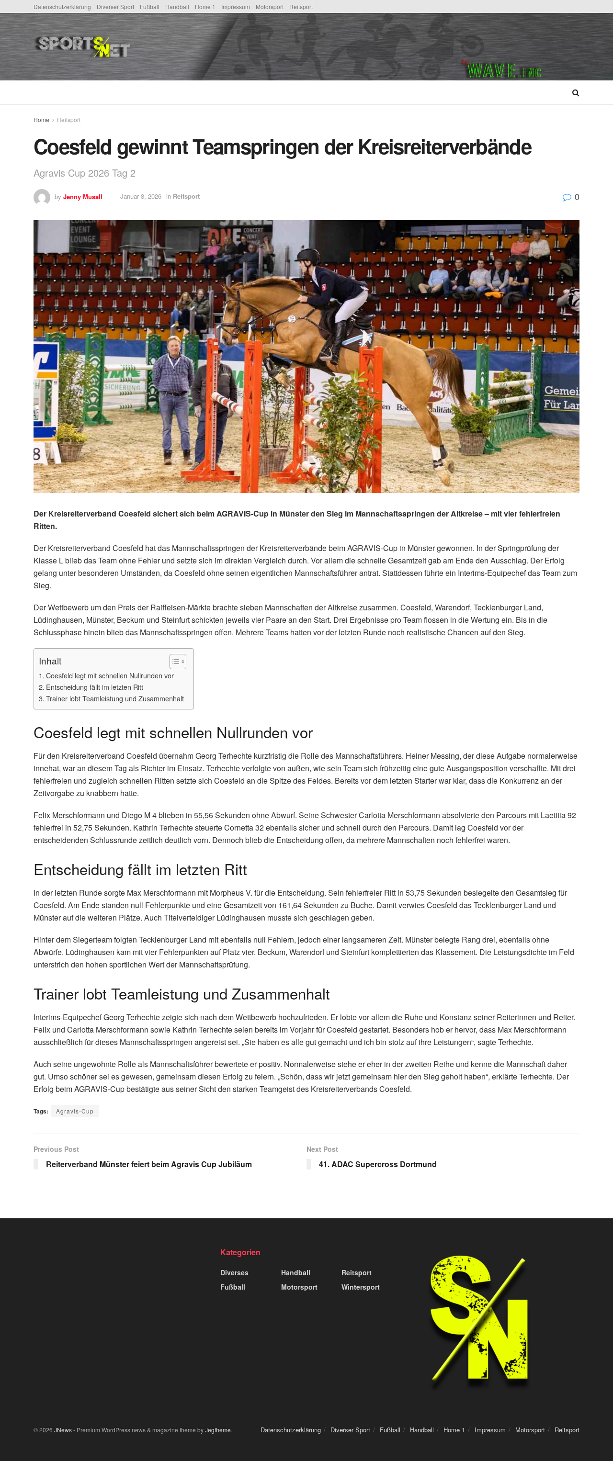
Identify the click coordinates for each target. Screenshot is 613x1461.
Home (41, 119)
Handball (177, 6)
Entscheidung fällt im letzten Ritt (94, 687)
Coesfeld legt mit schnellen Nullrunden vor (110, 675)
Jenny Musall (82, 196)
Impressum (235, 6)
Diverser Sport (115, 6)
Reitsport (301, 6)
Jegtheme (218, 1430)
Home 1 (205, 6)
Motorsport (270, 6)
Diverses (234, 1272)
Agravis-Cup (75, 1111)
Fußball (149, 6)
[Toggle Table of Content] (173, 661)
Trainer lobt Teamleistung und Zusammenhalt (115, 698)
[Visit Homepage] (155, 47)
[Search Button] (575, 92)
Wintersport (360, 1287)
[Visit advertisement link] (520, 47)
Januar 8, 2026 (140, 196)
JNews (63, 1430)
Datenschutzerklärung (62, 6)
